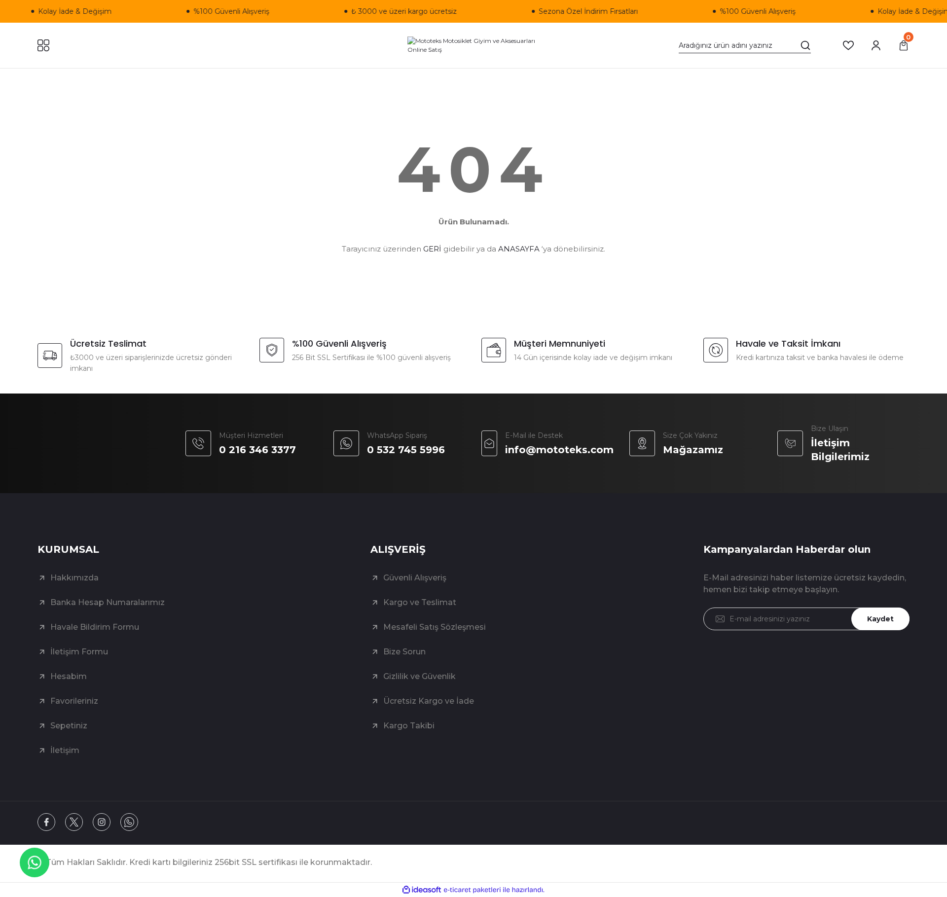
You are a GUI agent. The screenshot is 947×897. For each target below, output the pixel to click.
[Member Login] (876, 45)
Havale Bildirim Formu (94, 627)
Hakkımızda (74, 577)
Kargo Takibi (409, 725)
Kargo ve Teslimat (419, 602)
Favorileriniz (74, 701)
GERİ (432, 248)
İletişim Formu (79, 651)
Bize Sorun (404, 651)
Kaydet (880, 618)
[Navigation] (43, 45)
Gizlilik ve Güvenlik (419, 676)
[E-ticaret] (472, 890)
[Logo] (473, 45)
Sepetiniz (68, 725)
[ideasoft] (421, 890)
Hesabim (68, 676)
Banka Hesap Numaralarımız (107, 602)
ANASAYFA (519, 248)
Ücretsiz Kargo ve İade (428, 701)
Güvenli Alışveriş (414, 577)
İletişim (64, 750)
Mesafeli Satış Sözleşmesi (434, 627)
